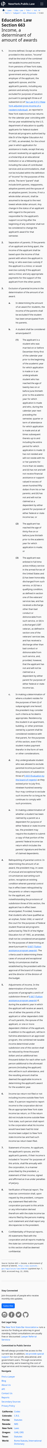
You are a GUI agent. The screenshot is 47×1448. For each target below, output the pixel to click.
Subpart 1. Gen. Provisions (24, 13)
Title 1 (28, 10)
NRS (16, 1424)
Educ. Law (18, 10)
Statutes (18, 1419)
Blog (4, 1380)
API (3, 1389)
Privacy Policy (8, 1405)
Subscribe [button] (8, 1305)
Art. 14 (37, 10)
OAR (16, 1432)
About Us (6, 1385)
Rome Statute (21, 1440)
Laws (9, 10)
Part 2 (7, 13)
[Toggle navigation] (41, 4)
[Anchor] (20, 235)
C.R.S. (16, 1415)
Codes (17, 1411)
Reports (5, 1397)
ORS (21, 1432)
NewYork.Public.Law (21, 4)
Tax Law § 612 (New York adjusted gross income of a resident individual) (27, 105)
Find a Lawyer (8, 1376)
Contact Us (7, 1393)
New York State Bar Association (21, 1327)
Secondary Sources (11, 1401)
